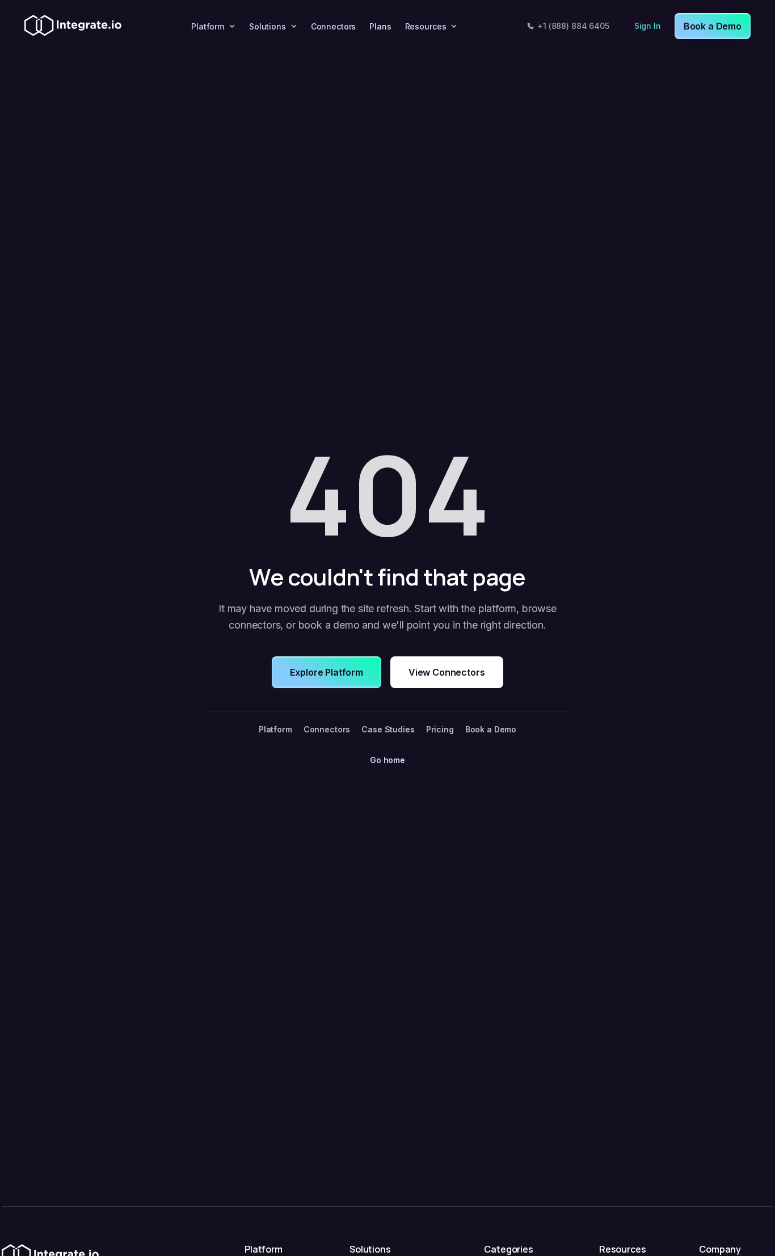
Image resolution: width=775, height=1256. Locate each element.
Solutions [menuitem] (267, 26)
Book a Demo (713, 26)
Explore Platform (326, 672)
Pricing (440, 729)
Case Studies (387, 729)
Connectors (327, 729)
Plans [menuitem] (380, 26)
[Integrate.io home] (72, 26)
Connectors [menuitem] (333, 26)
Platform (275, 729)
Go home (387, 760)
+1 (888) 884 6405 (573, 26)
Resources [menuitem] (426, 26)
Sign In (647, 26)
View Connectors (446, 672)
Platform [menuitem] (207, 26)
